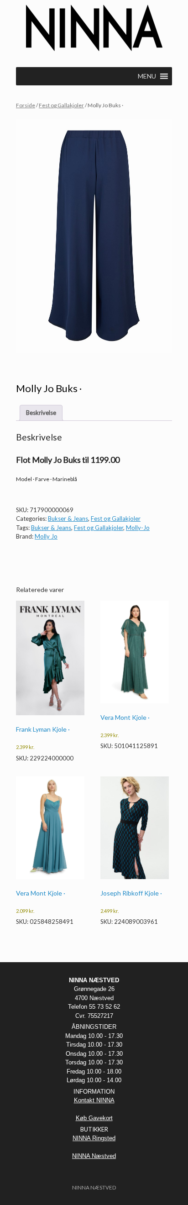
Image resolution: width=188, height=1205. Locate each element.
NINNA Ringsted (94, 1138)
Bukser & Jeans (68, 518)
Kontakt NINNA (94, 1100)
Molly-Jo (138, 527)
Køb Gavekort (94, 1118)
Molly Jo (46, 536)
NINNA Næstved (94, 1156)
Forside (25, 105)
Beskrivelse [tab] (41, 412)
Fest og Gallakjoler (61, 105)
